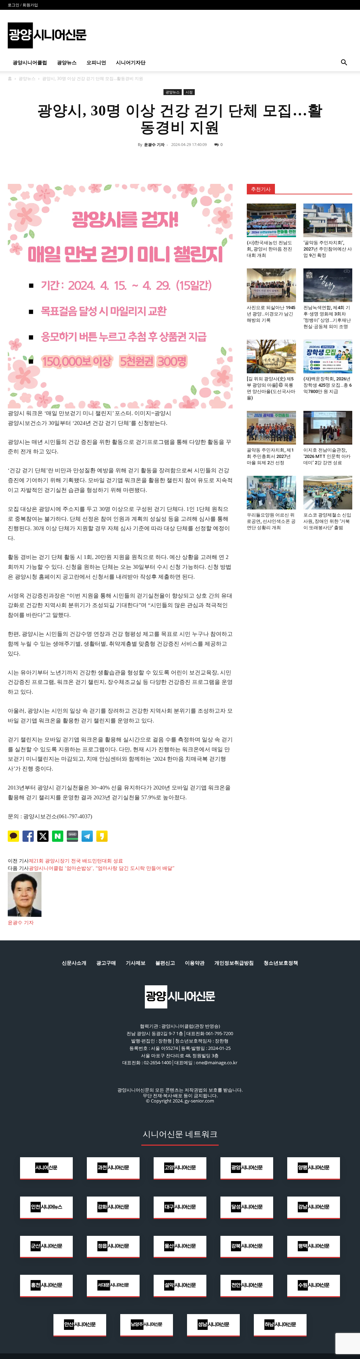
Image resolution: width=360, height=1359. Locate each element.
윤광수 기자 (154, 144)
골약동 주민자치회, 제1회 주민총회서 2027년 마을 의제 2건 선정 (270, 456)
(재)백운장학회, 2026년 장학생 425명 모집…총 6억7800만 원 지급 (327, 385)
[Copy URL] (212, 160)
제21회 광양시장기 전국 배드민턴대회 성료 (76, 861)
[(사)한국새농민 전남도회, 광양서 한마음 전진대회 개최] (271, 220)
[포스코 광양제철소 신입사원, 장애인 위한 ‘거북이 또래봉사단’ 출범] (328, 492)
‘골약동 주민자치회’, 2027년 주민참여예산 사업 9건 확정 (327, 249)
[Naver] (131, 160)
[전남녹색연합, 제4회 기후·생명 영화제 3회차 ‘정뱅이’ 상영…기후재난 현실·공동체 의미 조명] (328, 285)
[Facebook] (148, 160)
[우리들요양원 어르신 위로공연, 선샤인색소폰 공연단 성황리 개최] (271, 492)
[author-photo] (24, 915)
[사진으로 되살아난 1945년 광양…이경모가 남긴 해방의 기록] (271, 285)
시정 (189, 91)
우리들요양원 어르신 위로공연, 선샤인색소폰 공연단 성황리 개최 (271, 521)
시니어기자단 (131, 62)
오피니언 (96, 62)
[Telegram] (196, 160)
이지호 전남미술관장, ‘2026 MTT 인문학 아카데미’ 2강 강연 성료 (327, 456)
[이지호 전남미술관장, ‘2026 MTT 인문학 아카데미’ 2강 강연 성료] (328, 428)
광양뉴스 (67, 62)
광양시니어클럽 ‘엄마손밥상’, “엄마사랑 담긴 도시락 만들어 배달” (101, 868)
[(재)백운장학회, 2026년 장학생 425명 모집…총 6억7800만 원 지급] (328, 356)
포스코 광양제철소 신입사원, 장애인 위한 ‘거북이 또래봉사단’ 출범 (327, 521)
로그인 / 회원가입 (23, 5)
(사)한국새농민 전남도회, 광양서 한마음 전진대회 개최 (269, 249)
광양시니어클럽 (30, 62)
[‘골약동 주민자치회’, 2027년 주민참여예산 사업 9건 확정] (328, 220)
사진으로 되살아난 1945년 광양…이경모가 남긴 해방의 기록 (271, 314)
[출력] (228, 160)
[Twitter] (164, 160)
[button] (343, 63)
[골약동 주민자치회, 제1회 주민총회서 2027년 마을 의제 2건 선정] (271, 428)
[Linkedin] (180, 160)
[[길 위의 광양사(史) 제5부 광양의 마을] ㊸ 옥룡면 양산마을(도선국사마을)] (271, 356)
